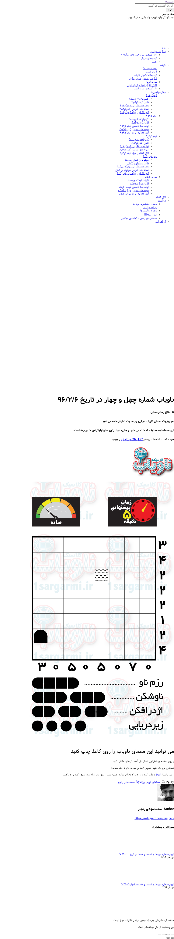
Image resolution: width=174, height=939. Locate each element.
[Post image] (162, 851)
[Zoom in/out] (159, 934)
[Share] (168, 934)
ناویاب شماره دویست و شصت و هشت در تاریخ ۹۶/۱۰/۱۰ (146, 854)
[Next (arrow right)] (168, 938)
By (129, 782)
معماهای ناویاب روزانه (150, 782)
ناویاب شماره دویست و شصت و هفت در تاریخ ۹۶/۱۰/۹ (147, 884)
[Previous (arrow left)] (172, 938)
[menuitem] (163, 48)
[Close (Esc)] (172, 934)
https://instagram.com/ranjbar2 (154, 818)
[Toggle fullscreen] (164, 934)
